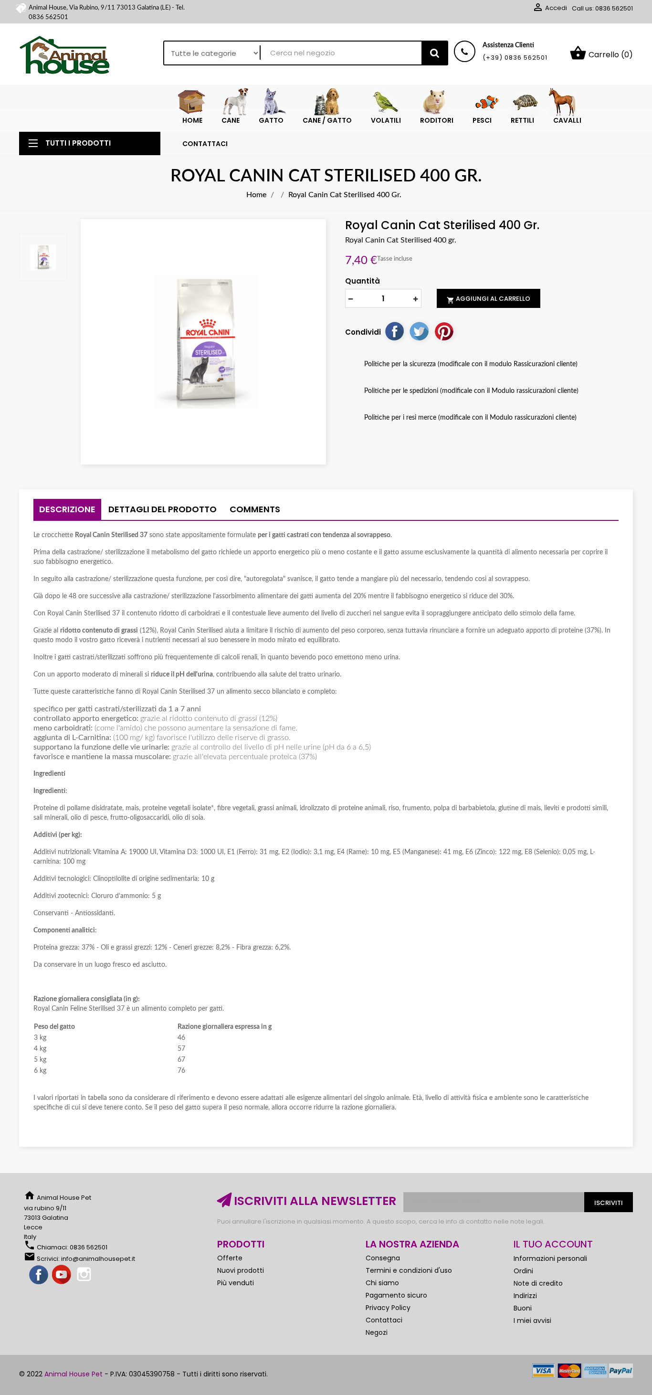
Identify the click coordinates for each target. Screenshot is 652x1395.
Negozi (377, 1332)
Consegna (383, 1258)
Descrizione (67, 509)
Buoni (523, 1308)
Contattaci (384, 1320)
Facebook (39, 1275)
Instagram (84, 1275)
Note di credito (538, 1283)
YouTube (62, 1275)
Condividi (394, 330)
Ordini (523, 1271)
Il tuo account (553, 1244)
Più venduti (235, 1283)
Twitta (419, 330)
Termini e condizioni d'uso (409, 1270)
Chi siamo (382, 1283)
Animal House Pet (73, 1374)
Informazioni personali (550, 1258)
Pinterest (443, 330)
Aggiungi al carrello (488, 299)
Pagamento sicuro (396, 1295)
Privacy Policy (388, 1307)
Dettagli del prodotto (162, 509)
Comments (255, 509)
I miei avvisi (532, 1320)
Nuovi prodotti (240, 1270)
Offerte (229, 1258)
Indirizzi (525, 1295)
